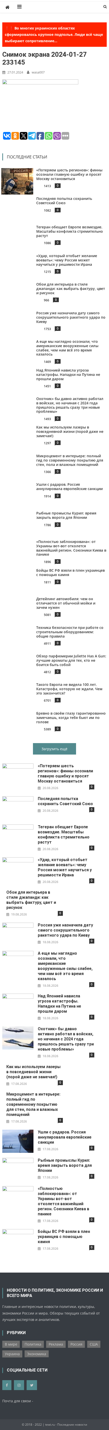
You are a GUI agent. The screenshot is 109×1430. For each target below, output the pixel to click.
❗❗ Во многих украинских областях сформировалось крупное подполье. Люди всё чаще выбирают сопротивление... (54, 34)
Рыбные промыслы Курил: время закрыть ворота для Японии (66, 515)
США (94, 1344)
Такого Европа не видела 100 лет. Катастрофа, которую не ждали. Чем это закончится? (69, 689)
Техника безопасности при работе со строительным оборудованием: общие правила (69, 632)
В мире (11, 1344)
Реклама (56, 1344)
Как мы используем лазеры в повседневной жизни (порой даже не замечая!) (69, 431)
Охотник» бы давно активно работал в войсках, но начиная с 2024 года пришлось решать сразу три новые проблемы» (69, 405)
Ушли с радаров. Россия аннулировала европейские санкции (69, 486)
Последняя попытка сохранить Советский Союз (64, 200)
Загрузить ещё (54, 748)
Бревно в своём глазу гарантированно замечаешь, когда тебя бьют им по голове (71, 717)
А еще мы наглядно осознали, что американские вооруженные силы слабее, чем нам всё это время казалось (67, 348)
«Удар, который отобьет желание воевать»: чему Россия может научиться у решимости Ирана (66, 260)
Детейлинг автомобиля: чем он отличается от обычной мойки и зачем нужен (65, 603)
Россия (76, 1344)
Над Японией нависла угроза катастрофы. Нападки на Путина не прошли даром (68, 374)
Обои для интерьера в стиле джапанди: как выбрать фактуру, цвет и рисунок (70, 288)
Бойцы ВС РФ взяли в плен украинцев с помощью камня (70, 572)
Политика (33, 1344)
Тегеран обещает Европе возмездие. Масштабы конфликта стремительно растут (69, 231)
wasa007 (38, 72)
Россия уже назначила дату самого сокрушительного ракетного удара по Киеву (70, 317)
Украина (12, 1353)
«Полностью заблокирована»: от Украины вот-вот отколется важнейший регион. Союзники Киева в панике (71, 548)
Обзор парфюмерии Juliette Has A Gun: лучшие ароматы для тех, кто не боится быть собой (71, 660)
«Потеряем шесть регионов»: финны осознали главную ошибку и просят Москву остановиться (69, 174)
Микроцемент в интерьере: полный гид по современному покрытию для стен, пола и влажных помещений (69, 460)
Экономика (36, 1353)
